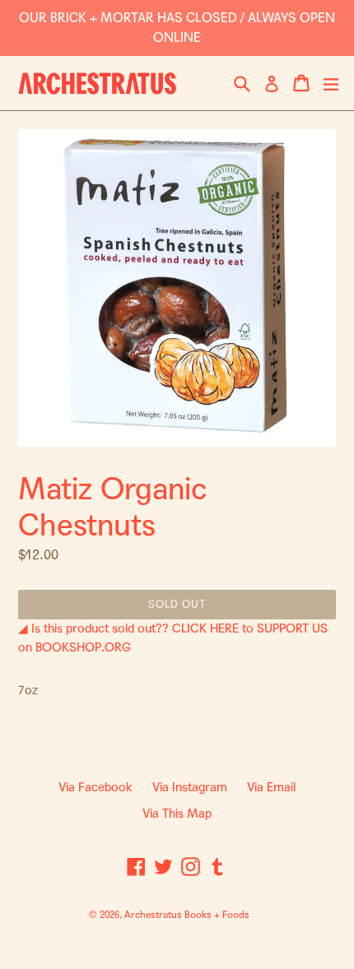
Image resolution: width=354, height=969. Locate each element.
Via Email (271, 787)
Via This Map (177, 813)
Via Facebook (95, 787)
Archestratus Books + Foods (186, 914)
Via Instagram (189, 787)
